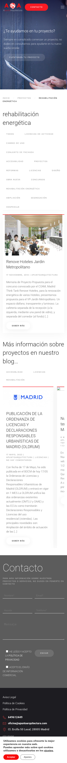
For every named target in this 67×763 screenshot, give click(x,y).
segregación (39, 198)
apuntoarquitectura (44, 275)
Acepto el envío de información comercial (16, 671)
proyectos (41, 161)
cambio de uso (15, 143)
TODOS (10, 134)
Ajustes (28, 757)
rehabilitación (15, 380)
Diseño (56, 170)
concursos (38, 179)
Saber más (18, 326)
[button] (62, 7)
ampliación (13, 198)
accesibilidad (14, 161)
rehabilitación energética (23, 189)
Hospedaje (12, 207)
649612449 (15, 717)
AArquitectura (12, 10)
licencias (35, 170)
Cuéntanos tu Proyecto (24, 57)
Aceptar (11, 757)
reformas (12, 170)
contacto (36, 7)
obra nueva (13, 179)
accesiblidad (14, 372)
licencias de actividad (39, 134)
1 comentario (20, 445)
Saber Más (23, 500)
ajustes (48, 750)
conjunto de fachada (20, 152)
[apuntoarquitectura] (13, 5)
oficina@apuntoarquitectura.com (27, 723)
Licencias (39, 372)
